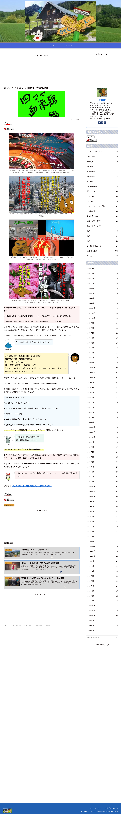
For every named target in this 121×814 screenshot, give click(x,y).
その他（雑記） (10, 505)
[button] (116, 638)
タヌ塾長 (102, 100)
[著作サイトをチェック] (99, 122)
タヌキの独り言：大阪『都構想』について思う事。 (32, 486)
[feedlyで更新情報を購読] (102, 122)
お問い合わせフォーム (111, 808)
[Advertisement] (42, 70)
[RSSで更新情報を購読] (105, 122)
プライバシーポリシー (96, 808)
